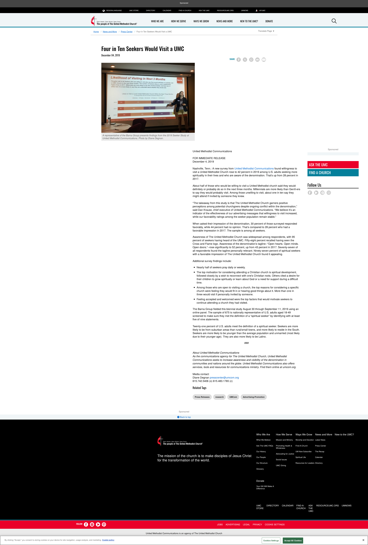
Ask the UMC (204, 10)
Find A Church (320, 172)
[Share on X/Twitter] (245, 59)
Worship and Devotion (305, 439)
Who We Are (157, 21)
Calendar (167, 10)
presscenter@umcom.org (224, 377)
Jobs (220, 524)
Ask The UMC (318, 164)
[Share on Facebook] (238, 59)
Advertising (233, 524)
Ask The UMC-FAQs (264, 445)
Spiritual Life (301, 457)
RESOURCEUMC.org (225, 10)
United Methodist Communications (254, 168)
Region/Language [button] (114, 10)
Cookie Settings (275, 524)
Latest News (320, 439)
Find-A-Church (185, 10)
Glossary (260, 468)
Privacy (257, 524)
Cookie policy (108, 540)
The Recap (319, 451)
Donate (269, 21)
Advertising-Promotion (253, 397)
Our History (261, 451)
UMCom (233, 397)
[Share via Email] (264, 59)
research (219, 397)
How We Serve (178, 21)
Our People (261, 457)
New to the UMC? (249, 21)
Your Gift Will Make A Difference (265, 487)
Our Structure (262, 463)
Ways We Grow (201, 21)
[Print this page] (257, 59)
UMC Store (134, 10)
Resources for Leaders (305, 463)
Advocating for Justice (285, 453)
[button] (334, 21)
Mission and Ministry (284, 439)
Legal (246, 524)
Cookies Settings (271, 540)
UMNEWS (244, 10)
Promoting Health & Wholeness (284, 446)
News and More (224, 21)
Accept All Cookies (292, 540)
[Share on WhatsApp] (251, 59)
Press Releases (202, 397)
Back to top (185, 417)
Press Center (127, 31)
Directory (150, 10)
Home (96, 31)
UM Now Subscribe (304, 451)
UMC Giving (281, 465)
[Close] (363, 540)
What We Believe (263, 439)
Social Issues (281, 459)
